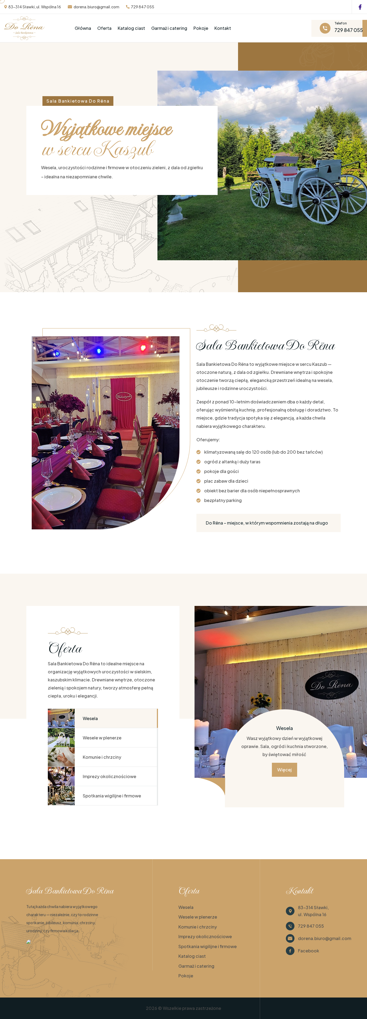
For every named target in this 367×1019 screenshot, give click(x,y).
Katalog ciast (131, 28)
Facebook (308, 950)
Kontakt (222, 28)
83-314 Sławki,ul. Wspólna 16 (313, 911)
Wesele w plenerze (197, 917)
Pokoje (200, 28)
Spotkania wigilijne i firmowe (207, 946)
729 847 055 (142, 6)
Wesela (185, 907)
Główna (83, 28)
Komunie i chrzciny (197, 927)
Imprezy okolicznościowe (205, 936)
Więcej (284, 769)
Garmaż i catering (169, 28)
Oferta (104, 28)
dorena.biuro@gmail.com (96, 6)
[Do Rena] (37, 943)
